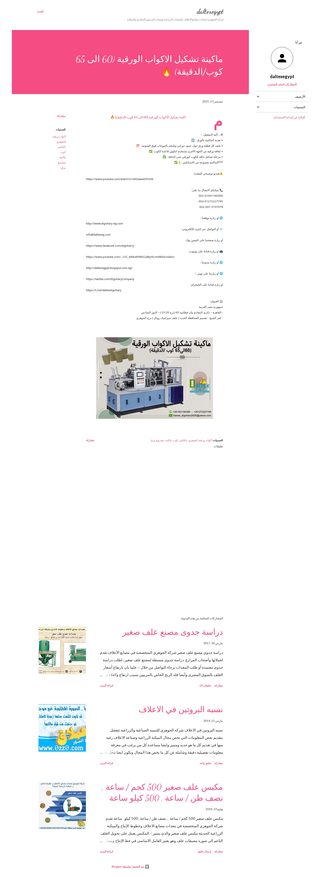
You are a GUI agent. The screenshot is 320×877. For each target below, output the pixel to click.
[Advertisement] (160, 570)
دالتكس (61, 146)
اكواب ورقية (59, 136)
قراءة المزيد (106, 685)
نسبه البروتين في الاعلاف (181, 709)
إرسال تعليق (204, 851)
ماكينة (62, 157)
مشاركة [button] (61, 115)
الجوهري (61, 141)
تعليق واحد (205, 763)
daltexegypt (210, 11)
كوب (63, 152)
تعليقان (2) (205, 685)
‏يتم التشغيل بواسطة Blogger (128, 866)
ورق (63, 167)
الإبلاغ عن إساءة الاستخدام (289, 117)
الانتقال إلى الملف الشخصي (282, 84)
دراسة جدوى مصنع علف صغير (172, 632)
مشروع (62, 162)
